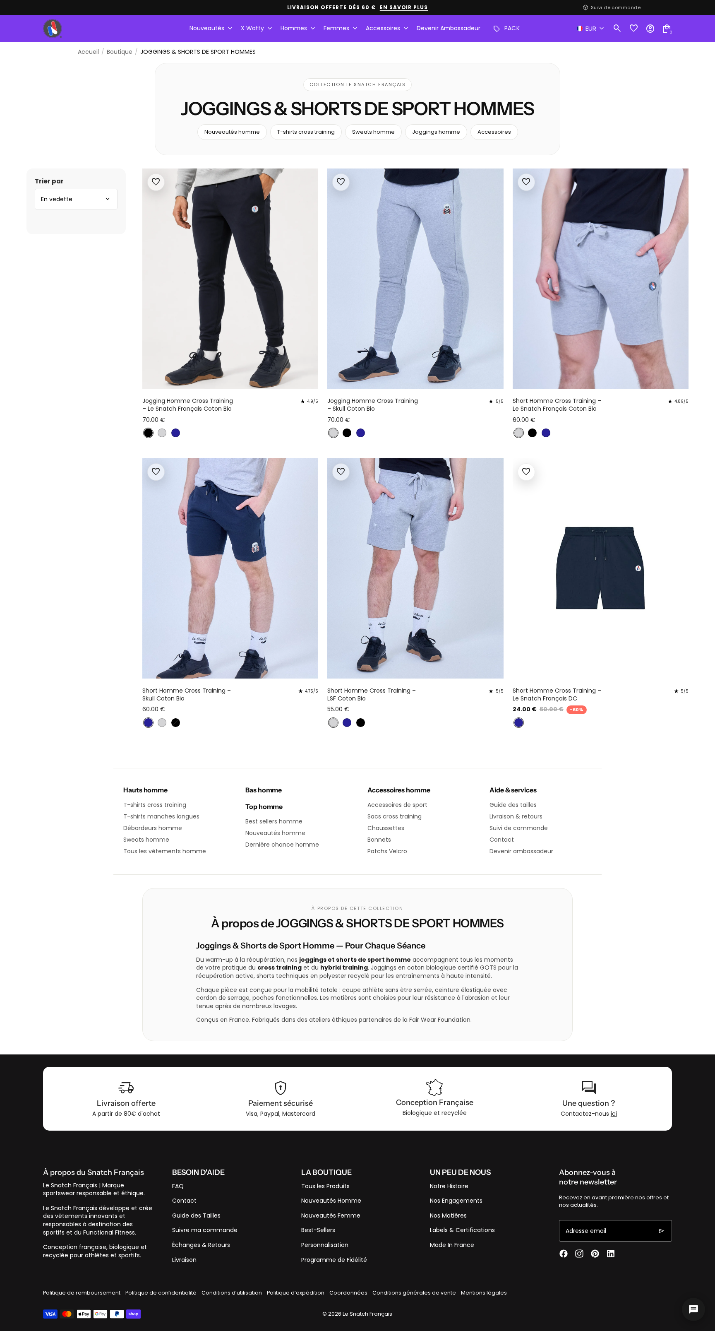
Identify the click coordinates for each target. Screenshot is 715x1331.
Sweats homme (373, 132)
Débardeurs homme (152, 828)
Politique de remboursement (81, 1292)
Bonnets (379, 839)
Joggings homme (436, 132)
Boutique (119, 52)
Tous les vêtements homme (164, 851)
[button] (148, 432)
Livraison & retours (515, 816)
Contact (501, 839)
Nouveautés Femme (330, 1215)
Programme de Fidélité (334, 1260)
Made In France (452, 1245)
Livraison (184, 1260)
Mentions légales (484, 1292)
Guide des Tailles (196, 1215)
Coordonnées (348, 1292)
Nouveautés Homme (331, 1200)
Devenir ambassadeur (521, 851)
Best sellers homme (273, 821)
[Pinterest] (595, 1253)
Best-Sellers (318, 1230)
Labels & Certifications (462, 1230)
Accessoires (494, 132)
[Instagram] (579, 1253)
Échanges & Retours (201, 1245)
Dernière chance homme (282, 844)
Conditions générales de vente (414, 1292)
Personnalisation (324, 1245)
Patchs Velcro (387, 851)
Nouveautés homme (232, 132)
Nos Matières (448, 1215)
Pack (506, 28)
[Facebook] (563, 1253)
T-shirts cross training (306, 132)
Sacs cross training (394, 816)
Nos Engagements (456, 1200)
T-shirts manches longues (161, 816)
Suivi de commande (518, 828)
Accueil (88, 52)
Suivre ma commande (205, 1230)
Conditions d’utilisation (232, 1292)
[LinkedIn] (610, 1253)
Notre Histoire (449, 1186)
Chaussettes (385, 828)
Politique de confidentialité (161, 1292)
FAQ (178, 1186)
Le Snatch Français (367, 1313)
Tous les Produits (325, 1186)
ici (614, 1114)
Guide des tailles (513, 805)
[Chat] (693, 1309)
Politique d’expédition (295, 1292)
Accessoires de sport (397, 805)
